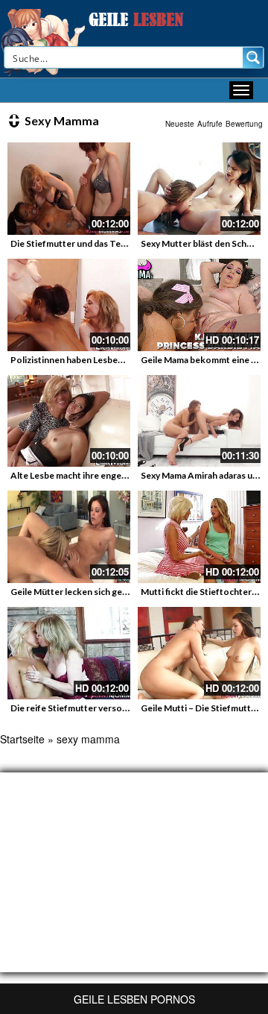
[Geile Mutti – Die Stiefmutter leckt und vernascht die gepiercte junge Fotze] (199, 653)
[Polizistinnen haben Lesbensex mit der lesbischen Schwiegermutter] (68, 305)
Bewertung (244, 124)
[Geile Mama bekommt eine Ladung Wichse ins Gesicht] (199, 305)
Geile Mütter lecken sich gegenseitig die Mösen (107, 591)
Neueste (179, 124)
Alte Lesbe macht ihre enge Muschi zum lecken (105, 475)
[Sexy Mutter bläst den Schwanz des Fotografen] (199, 188)
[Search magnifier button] (253, 57)
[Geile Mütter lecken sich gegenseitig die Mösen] (68, 537)
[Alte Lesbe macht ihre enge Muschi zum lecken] (68, 421)
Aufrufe (210, 124)
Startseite (22, 738)
